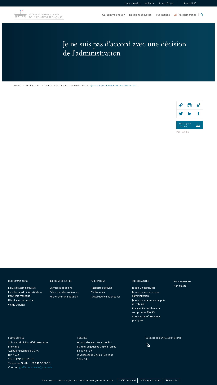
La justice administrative (22, 287)
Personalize (172, 380)
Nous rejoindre (132, 3)
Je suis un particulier (143, 287)
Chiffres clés (98, 292)
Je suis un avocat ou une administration (145, 293)
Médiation (150, 3)
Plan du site (180, 285)
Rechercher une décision (63, 296)
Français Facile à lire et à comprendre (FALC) (66, 85)
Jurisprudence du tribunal (105, 296)
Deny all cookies (152, 380)
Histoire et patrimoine (21, 300)
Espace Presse (166, 3)
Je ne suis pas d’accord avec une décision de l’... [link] (114, 85)
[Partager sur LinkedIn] (189, 114)
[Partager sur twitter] (181, 114)
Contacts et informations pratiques (146, 318)
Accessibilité (190, 3)
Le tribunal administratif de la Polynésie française (25, 293)
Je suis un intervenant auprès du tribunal (148, 302)
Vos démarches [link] (32, 85)
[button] (113, 14)
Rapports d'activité (101, 287)
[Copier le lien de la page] (181, 105)
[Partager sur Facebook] (198, 114)
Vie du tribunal (16, 304)
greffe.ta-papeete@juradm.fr (35, 367)
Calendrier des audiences (64, 292)
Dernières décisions (60, 287)
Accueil (17, 85)
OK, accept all (128, 380)
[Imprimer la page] (189, 105)
